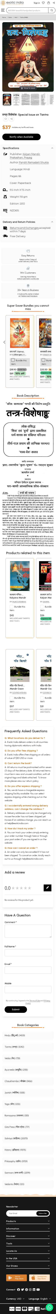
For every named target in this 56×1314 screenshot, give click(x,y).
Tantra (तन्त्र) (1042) (14, 1046)
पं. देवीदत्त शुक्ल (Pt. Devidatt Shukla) (18, 356)
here (34, 836)
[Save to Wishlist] (5, 119)
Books (10, 17)
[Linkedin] (34, 1289)
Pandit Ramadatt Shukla (34, 162)
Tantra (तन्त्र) (24, 17)
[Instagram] (30, 1289)
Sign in (37, 3)
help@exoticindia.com (17, 823)
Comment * (11, 922)
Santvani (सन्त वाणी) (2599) (17, 1172)
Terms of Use (35, 1001)
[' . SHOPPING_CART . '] (48, 2)
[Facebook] (18, 1289)
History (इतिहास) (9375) (15, 1149)
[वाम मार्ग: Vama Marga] (20, 347)
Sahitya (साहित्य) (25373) (16, 1138)
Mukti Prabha (19, 601)
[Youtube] (38, 1289)
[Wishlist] (43, 2)
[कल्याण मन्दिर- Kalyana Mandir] (20, 590)
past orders (15, 839)
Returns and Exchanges (24, 228)
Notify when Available (21, 136)
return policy (32, 781)
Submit (16, 1009)
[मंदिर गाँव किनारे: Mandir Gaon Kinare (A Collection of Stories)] (20, 681)
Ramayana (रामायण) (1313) (17, 1115)
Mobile (8, 983)
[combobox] (27, 10)
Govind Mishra (19, 692)
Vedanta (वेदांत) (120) (14, 1184)
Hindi (16, 17)
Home (4, 17)
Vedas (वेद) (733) (12, 1058)
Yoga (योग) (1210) (12, 1104)
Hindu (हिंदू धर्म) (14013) (15, 1035)
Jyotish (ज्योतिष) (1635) (15, 1092)
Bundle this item (17, 608)
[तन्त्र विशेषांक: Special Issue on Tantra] (7, 100)
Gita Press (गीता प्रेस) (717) (17, 1127)
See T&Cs (33, 262)
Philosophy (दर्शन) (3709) (16, 1161)
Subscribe (43, 1213)
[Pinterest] (26, 1289)
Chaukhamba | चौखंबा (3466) (18, 1081)
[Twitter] (22, 1289)
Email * (8, 964)
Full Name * (10, 946)
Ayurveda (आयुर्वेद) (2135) (16, 1069)
